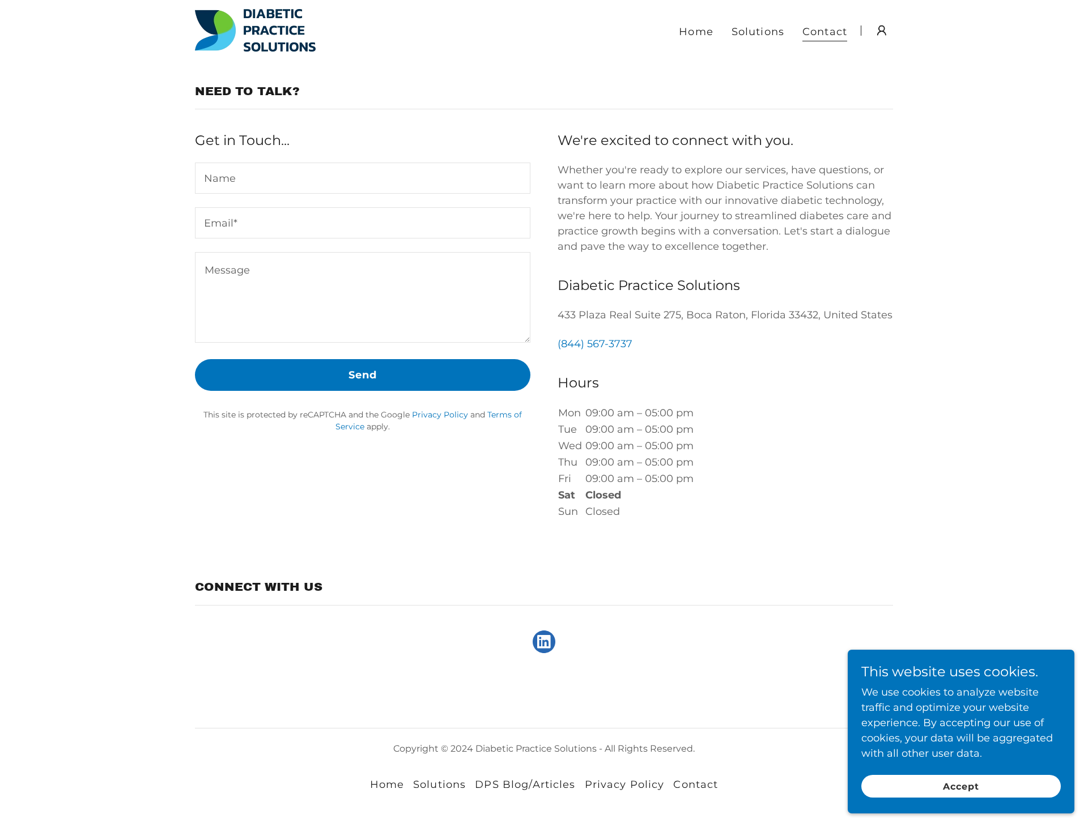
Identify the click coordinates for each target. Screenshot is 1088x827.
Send (362, 375)
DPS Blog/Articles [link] (525, 784)
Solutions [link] (758, 31)
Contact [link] (824, 31)
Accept (961, 786)
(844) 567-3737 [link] (595, 344)
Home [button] (387, 784)
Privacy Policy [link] (440, 415)
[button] (881, 30)
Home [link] (696, 31)
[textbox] (362, 178)
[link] (255, 29)
